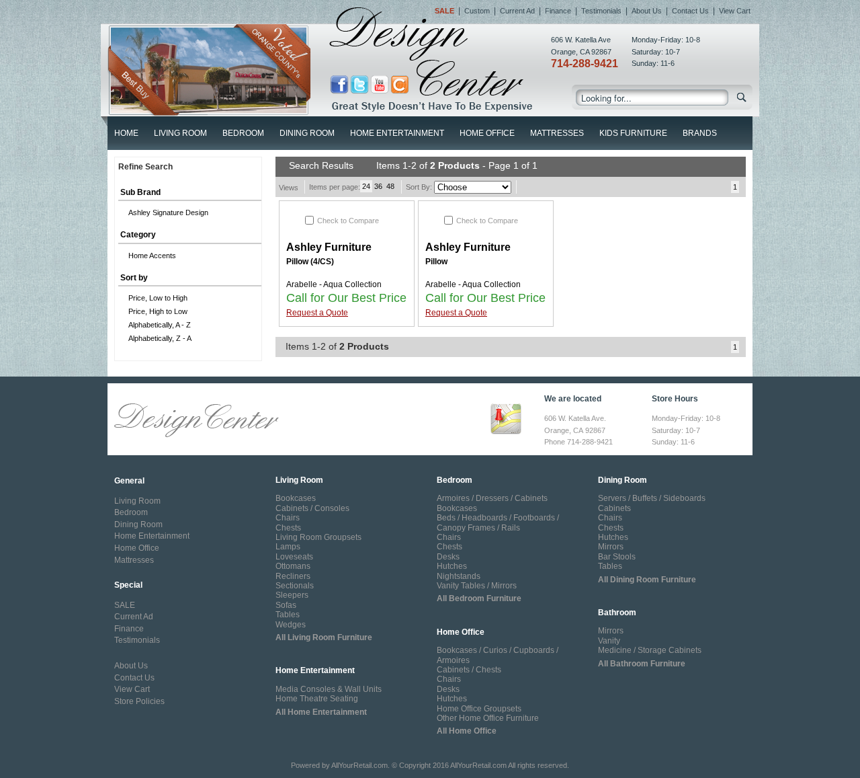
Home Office (487, 133)
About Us (647, 11)
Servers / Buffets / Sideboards (651, 498)
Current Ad (517, 11)
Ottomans (292, 566)
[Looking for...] (742, 100)
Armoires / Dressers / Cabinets (492, 498)
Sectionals (294, 585)
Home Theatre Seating (316, 698)
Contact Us (690, 11)
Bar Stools (617, 556)
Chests (288, 528)
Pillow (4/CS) (310, 261)
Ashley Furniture (329, 247)
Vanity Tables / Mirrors (477, 585)
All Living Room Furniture (323, 637)
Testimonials (601, 11)
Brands (700, 133)
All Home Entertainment (321, 712)
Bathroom (617, 612)
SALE (124, 605)
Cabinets (614, 508)
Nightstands (458, 576)
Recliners (292, 576)
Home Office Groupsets (479, 708)
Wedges (290, 624)
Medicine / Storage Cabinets (649, 650)
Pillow (436, 261)
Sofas (285, 605)
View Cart (734, 11)
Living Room (180, 133)
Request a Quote (317, 312)
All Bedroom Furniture (479, 598)
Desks (448, 556)
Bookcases (295, 498)
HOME (126, 133)
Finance (558, 11)
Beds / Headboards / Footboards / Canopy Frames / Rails (498, 522)
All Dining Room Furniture (647, 579)
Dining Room (307, 133)
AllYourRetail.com (359, 765)
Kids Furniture (633, 133)
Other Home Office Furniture (488, 718)
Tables (287, 614)
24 (366, 186)
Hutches (452, 566)
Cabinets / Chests (469, 669)
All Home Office (467, 731)
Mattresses (557, 133)
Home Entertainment (397, 133)
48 (390, 186)
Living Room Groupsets (318, 537)
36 (378, 186)
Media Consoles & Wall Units (328, 689)
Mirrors (611, 546)
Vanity (609, 641)
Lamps (287, 546)
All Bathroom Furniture (641, 663)
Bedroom (243, 133)
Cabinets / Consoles (312, 508)
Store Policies (139, 701)
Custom (477, 11)
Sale (444, 11)
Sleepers (291, 595)
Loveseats (294, 556)
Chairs (287, 517)
